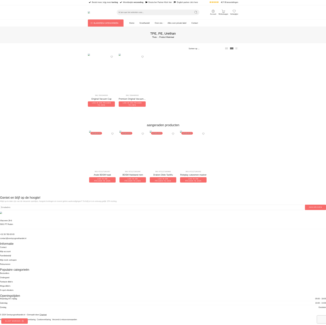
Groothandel (144, 23)
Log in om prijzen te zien (101, 104)
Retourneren (5, 264)
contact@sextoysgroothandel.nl (13, 238)
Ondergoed (4, 278)
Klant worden (13, 321)
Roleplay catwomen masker (193, 175)
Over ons (158, 23)
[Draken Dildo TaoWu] (163, 149)
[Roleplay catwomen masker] (193, 149)
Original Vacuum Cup (101, 99)
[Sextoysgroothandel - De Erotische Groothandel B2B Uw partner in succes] (97, 12)
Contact (194, 23)
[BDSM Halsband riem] (132, 149)
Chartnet (43, 315)
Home (131, 23)
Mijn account (5, 251)
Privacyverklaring (28, 320)
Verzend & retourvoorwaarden (64, 320)
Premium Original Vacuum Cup (132, 99)
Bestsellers (4, 273)
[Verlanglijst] (111, 57)
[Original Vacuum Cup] (101, 73)
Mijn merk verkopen (8, 260)
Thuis (154, 37)
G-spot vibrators (6, 290)
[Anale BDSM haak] (102, 149)
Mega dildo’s (5, 286)
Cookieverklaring (44, 320)
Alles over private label (177, 23)
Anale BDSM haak (102, 175)
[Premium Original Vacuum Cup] (132, 73)
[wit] (132, 109)
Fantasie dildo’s (6, 282)
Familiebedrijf (5, 256)
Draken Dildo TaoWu (163, 175)
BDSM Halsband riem (133, 175)
